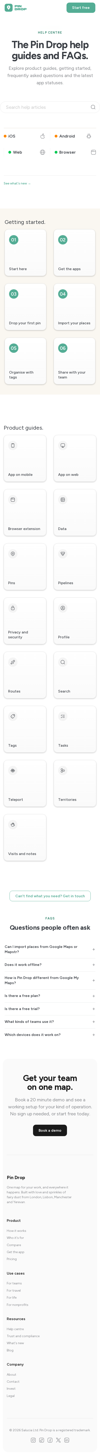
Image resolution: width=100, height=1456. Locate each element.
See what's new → (17, 183)
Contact (13, 1382)
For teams (14, 1283)
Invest (11, 1389)
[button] (50, 144)
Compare (14, 1245)
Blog (10, 1350)
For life (12, 1298)
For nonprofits (17, 1305)
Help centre (15, 1329)
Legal (11, 1396)
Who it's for (15, 1238)
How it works (16, 1231)
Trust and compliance (23, 1336)
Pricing (12, 1259)
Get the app (15, 1252)
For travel (14, 1291)
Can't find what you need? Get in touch (50, 896)
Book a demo (50, 1130)
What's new (15, 1343)
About (11, 1375)
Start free (81, 7)
